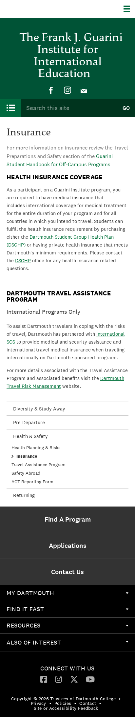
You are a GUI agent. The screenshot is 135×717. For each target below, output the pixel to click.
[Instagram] (67, 90)
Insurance (26, 456)
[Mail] (84, 90)
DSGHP (23, 260)
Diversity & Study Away (39, 409)
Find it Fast (25, 609)
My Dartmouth (30, 593)
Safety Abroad (25, 473)
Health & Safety (30, 436)
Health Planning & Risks (36, 447)
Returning (24, 495)
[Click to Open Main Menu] (10, 108)
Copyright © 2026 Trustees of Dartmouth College (63, 699)
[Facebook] (51, 90)
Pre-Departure (29, 422)
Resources (24, 625)
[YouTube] (90, 679)
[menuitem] (51, 90)
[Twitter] (74, 679)
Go (126, 108)
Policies (62, 703)
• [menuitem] (120, 698)
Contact (87, 703)
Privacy (38, 703)
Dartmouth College (38, 8)
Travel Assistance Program (38, 465)
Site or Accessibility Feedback (66, 708)
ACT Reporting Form (32, 482)
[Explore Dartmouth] (129, 9)
